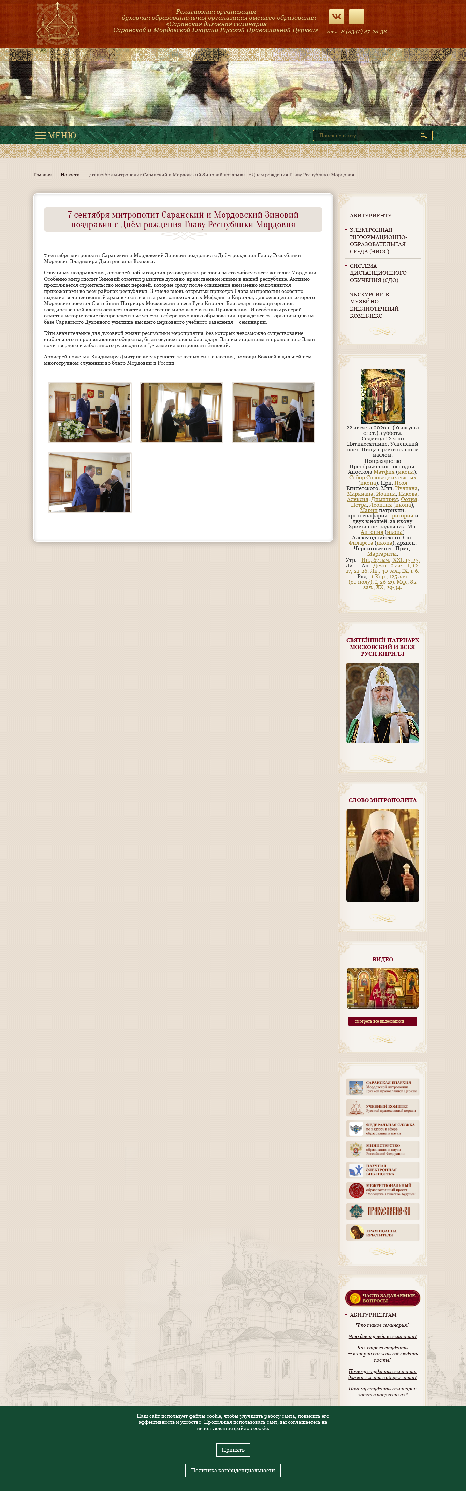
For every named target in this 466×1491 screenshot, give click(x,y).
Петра (359, 504)
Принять (233, 1450)
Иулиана (406, 488)
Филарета (361, 543)
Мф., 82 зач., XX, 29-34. (390, 585)
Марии (369, 510)
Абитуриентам (373, 1314)
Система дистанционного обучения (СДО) (378, 272)
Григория (401, 515)
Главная (42, 175)
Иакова (407, 494)
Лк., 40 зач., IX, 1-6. (394, 571)
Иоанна (386, 494)
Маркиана (360, 494)
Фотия (409, 499)
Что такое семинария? (382, 1325)
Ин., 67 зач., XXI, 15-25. (390, 560)
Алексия (357, 499)
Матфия (384, 472)
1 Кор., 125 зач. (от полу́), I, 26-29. (378, 579)
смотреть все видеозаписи (379, 1021)
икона (406, 472)
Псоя (400, 483)
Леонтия (380, 504)
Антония (372, 532)
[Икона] (383, 422)
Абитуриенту (371, 215)
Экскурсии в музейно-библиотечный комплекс (374, 305)
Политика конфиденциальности (233, 1470)
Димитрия (384, 499)
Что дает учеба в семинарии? (383, 1336)
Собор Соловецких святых (382, 477)
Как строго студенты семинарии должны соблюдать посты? (383, 1354)
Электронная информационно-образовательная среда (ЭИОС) (378, 241)
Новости (70, 175)
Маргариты (382, 554)
